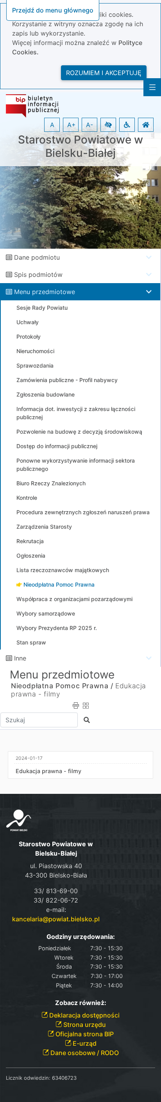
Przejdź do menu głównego (52, 10)
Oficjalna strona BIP (84, 1034)
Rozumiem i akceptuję (103, 73)
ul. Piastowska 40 (56, 866)
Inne (20, 658)
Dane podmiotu (37, 257)
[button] (108, 125)
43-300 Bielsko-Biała (56, 875)
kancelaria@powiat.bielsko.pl (56, 919)
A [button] (52, 125)
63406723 (64, 1078)
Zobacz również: (80, 1003)
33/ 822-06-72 (56, 900)
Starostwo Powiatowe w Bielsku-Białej (80, 146)
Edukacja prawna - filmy (48, 771)
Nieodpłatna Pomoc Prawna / (62, 686)
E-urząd (84, 1043)
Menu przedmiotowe (44, 292)
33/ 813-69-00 (56, 891)
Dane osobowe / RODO (84, 1053)
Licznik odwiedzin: (28, 1078)
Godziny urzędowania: (81, 936)
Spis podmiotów (38, 274)
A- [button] (89, 125)
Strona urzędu (84, 1024)
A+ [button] (71, 125)
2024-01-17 (29, 758)
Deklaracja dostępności (84, 1015)
